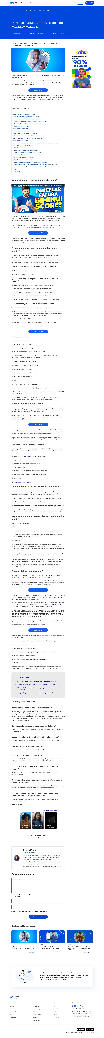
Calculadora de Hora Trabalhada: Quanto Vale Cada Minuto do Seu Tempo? (36, 684)
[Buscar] (74, 2)
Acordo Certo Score (30, 456)
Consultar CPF (89, 3)
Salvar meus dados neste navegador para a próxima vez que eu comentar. (30, 911)
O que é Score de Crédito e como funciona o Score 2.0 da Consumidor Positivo (52, 947)
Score (17, 11)
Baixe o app (80, 3)
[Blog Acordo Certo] (14, 3)
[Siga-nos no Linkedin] (82, 1006)
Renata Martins (18, 33)
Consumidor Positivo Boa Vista (22, 482)
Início (12, 11)
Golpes (62, 2)
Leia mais (31, 952)
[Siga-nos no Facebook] (80, 1006)
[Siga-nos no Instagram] (75, 1006)
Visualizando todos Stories (50, 811)
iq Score (37, 441)
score (21, 83)
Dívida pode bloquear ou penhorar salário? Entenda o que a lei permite (35, 693)
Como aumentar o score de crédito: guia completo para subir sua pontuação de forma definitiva (23, 948)
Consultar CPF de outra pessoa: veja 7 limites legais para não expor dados (36, 681)
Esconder (38, 108)
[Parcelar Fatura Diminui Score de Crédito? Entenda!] (24, 936)
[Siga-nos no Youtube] (72, 1006)
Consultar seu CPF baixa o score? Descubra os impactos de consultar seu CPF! (79, 948)
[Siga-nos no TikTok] (77, 1006)
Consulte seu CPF (38, 90)
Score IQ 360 (17, 478)
